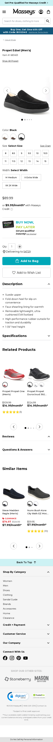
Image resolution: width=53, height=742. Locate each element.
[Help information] (11, 208)
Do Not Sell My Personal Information (26, 739)
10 (37, 153)
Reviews (8, 436)
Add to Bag (29, 261)
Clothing (7, 594)
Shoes (6, 590)
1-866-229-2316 (29, 706)
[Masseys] (24, 12)
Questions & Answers (17, 449)
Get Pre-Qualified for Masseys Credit (25, 2)
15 (45, 161)
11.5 (13, 161)
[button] (18, 696)
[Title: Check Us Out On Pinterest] (18, 658)
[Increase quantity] (19, 246)
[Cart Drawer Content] (48, 12)
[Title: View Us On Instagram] (12, 658)
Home (6, 613)
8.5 (13, 153)
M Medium (11, 177)
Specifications (14, 336)
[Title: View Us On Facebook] (5, 658)
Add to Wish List (29, 272)
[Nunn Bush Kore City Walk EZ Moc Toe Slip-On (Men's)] (39, 489)
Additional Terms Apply (38, 32)
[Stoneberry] (17, 679)
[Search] (48, 21)
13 (29, 161)
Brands (7, 604)
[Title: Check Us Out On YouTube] (25, 658)
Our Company (11, 643)
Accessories (9, 608)
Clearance (8, 618)
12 (21, 161)
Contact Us (41, 706)
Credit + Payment (14, 624)
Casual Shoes (10, 40)
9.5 (29, 153)
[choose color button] (5, 137)
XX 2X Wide (11, 185)
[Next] (46, 90)
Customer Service (14, 633)
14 (37, 161)
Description (12, 284)
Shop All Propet (10, 61)
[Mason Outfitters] (41, 679)
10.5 (45, 153)
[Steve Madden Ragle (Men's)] (14, 489)
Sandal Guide (10, 599)
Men (5, 585)
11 (5, 161)
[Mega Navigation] (4, 12)
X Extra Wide (31, 177)
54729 (27, 251)
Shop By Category (14, 572)
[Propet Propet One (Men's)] (14, 369)
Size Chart (45, 146)
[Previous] (7, 90)
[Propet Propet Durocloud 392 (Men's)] (39, 369)
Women (7, 581)
